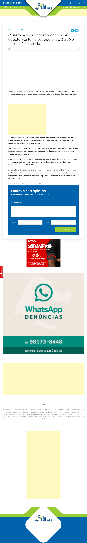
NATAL (6, 414)
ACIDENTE (13, 184)
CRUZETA (12, 412)
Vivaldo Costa (70, 417)
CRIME (6, 412)
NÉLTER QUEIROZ (17, 414)
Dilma (26, 412)
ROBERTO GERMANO (21, 417)
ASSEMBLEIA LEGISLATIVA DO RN (31, 410)
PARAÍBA (33, 414)
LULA (74, 412)
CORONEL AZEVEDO (78, 410)
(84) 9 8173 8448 (17, 7)
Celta (39, 184)
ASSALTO (18, 410)
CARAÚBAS (58, 410)
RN (13, 417)
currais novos (19, 412)
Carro (31, 184)
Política (78, 414)
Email (47, 222)
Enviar (65, 230)
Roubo (39, 417)
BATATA (47, 410)
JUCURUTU (69, 412)
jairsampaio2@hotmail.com (72, 7)
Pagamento (26, 414)
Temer (60, 417)
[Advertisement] (27, 119)
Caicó (23, 184)
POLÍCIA (53, 414)
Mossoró (79, 412)
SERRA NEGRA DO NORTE (49, 417)
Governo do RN (33, 412)
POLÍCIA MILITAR (70, 414)
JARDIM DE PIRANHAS (59, 412)
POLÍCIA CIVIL (60, 414)
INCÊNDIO (49, 412)
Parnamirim (46, 414)
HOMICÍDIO (42, 412)
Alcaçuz (12, 410)
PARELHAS (39, 414)
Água (77, 417)
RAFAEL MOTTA (7, 417)
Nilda (10, 414)
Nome (14, 222)
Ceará (64, 410)
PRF (82, 414)
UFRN (63, 417)
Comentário (16, 203)
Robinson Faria (32, 417)
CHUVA (69, 410)
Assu (43, 410)
